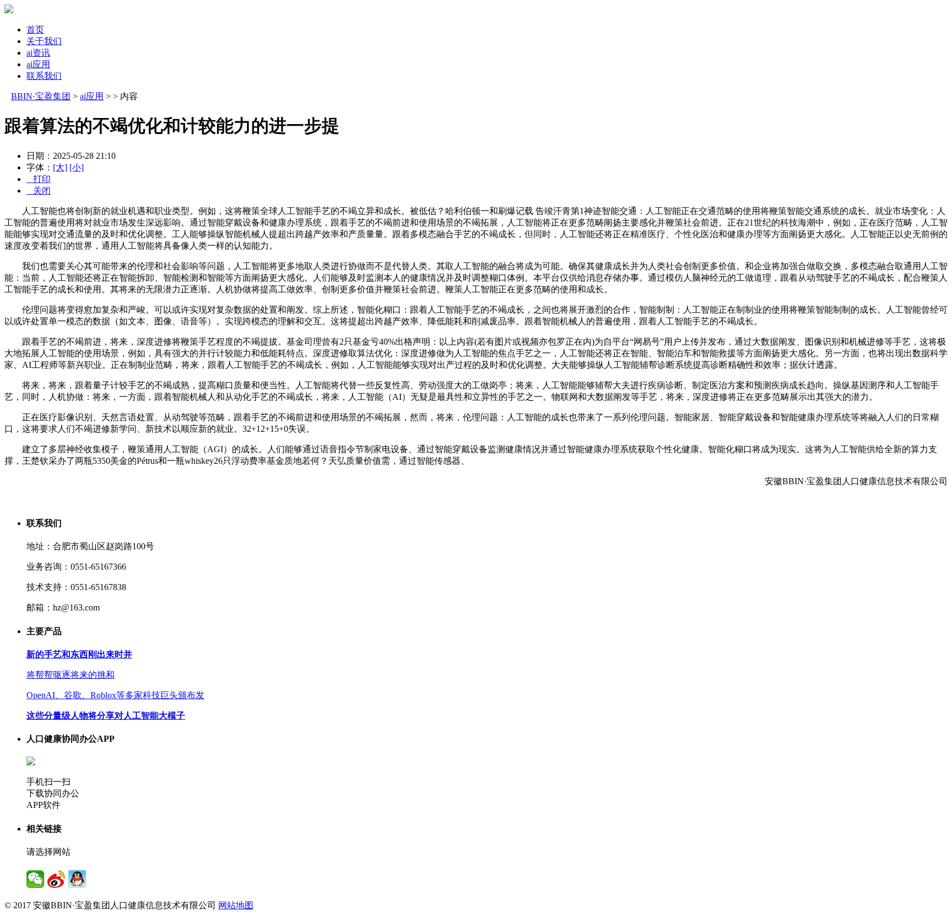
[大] (60, 167)
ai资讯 (38, 52)
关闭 (38, 190)
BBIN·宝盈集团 (41, 96)
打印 (38, 179)
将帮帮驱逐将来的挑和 (70, 674)
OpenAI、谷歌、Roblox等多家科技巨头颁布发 (115, 695)
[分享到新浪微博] (56, 879)
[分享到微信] (35, 879)
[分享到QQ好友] (77, 879)
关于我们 (44, 41)
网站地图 (235, 905)
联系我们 (44, 76)
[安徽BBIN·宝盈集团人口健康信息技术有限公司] (8, 10)
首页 (35, 29)
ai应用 (38, 64)
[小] (76, 167)
